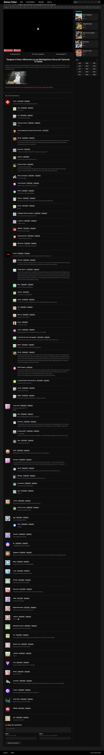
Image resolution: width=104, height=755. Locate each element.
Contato (5, 752)
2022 (87, 63)
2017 (79, 69)
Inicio (21, 2)
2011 (79, 74)
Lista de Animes (30, 2)
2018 (94, 66)
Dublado (17, 50)
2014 (79, 71)
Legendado (9, 50)
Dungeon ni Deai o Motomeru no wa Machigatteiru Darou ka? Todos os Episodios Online (29, 87)
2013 (87, 71)
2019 (87, 66)
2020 (79, 66)
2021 (94, 63)
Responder (27, 101)
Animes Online (7, 4)
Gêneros (49, 2)
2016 (87, 69)
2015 (94, 69)
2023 (79, 63)
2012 (94, 71)
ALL (6, 7)
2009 (94, 74)
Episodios (41, 2)
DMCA (12, 752)
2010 (87, 74)
